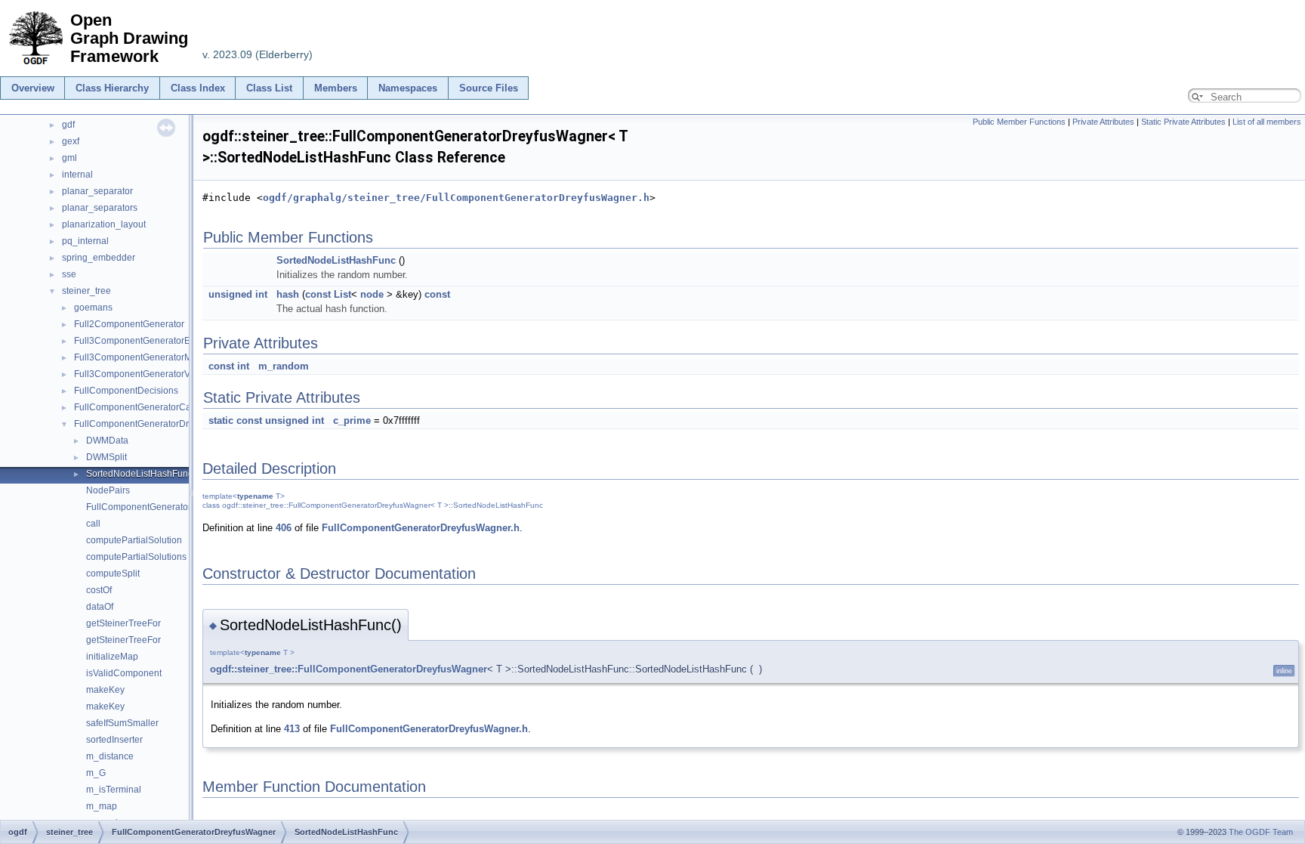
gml (69, 158)
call (93, 523)
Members (335, 88)
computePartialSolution (134, 540)
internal (77, 174)
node (372, 294)
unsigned (230, 294)
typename (255, 496)
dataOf (99, 606)
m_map (101, 806)
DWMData (107, 440)
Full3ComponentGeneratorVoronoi (145, 374)
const (318, 294)
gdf (68, 124)
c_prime (352, 420)
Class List (269, 88)
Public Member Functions (1019, 121)
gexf (70, 141)
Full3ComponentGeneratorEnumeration (155, 340)
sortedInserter (114, 739)
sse (69, 274)
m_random (283, 366)
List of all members (1266, 121)
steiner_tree (86, 291)
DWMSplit (106, 457)
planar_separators (99, 207)
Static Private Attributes (1183, 121)
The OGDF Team (1261, 831)
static (220, 420)
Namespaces (407, 88)
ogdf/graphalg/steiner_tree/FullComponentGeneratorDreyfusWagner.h (456, 197)
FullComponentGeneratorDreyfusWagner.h (421, 527)
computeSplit (113, 573)
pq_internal (85, 241)
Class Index (198, 88)
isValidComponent (124, 673)
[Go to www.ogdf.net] (35, 65)
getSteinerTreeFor (123, 623)
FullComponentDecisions (126, 390)
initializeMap (112, 656)
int (261, 294)
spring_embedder (98, 257)
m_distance (110, 756)
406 (284, 527)
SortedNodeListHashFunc (139, 473)
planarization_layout (104, 224)
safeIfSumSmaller (122, 723)
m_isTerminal (113, 789)
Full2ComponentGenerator (129, 324)
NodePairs (108, 490)
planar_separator (97, 191)
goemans (93, 307)
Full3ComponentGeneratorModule (144, 357)
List (342, 294)
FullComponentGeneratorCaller (139, 407)
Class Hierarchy (112, 88)
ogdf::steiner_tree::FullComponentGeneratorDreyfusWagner (348, 669)
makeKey (105, 690)
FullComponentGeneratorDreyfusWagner (158, 424)
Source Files (488, 88)
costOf (99, 590)
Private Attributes (1103, 121)
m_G (96, 773)
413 (292, 728)
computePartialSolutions (136, 557)
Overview (32, 88)
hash (287, 294)
